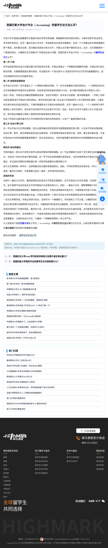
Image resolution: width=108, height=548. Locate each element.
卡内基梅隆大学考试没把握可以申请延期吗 (24, 371)
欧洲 (5, 497)
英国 (5, 457)
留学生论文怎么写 (27, 235)
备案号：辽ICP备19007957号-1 (29, 539)
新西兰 (6, 477)
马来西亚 (7, 481)
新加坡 (6, 473)
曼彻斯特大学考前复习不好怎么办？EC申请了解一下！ (29, 305)
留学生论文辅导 (41, 465)
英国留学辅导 (26, 16)
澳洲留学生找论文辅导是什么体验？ (21, 382)
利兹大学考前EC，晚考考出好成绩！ (22, 295)
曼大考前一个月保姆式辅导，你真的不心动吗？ (26, 327)
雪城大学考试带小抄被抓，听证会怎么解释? (24, 366)
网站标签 (100, 461)
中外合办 (7, 493)
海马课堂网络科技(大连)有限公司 (33, 543)
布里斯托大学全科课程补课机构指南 (21, 311)
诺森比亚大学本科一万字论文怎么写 (21, 338)
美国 (5, 461)
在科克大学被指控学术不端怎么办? (21, 355)
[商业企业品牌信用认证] (41, 539)
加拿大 (6, 469)
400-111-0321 (90, 442)
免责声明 (100, 465)
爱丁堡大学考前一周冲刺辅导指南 (20, 284)
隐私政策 (100, 469)
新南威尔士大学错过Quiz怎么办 (19, 377)
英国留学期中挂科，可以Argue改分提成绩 (24, 316)
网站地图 (100, 457)
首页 (8, 16)
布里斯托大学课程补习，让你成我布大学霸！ (25, 322)
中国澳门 (7, 489)
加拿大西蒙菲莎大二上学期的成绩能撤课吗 (24, 393)
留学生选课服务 (41, 473)
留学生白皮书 (72, 461)
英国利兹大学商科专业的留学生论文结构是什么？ (36, 261)
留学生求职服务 (73, 457)
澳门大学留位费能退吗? (16, 398)
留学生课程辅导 (41, 457)
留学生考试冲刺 (41, 469)
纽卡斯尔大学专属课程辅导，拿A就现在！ (24, 278)
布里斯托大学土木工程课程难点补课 (21, 289)
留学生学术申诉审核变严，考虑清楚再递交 (24, 332)
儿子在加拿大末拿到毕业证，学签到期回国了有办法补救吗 (31, 387)
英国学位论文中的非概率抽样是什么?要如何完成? (27, 404)
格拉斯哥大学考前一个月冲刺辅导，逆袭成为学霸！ (28, 300)
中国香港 (7, 485)
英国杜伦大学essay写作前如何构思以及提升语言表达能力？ (40, 256)
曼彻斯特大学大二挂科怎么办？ (19, 360)
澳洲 (5, 465)
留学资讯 (15, 16)
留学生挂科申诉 (41, 461)
